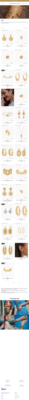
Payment (2, 398)
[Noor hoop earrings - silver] (7, 162)
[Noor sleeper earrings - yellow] (20, 162)
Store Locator (17, 395)
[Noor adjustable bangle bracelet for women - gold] (7, 270)
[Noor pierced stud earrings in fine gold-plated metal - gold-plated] (7, 191)
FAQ (1, 394)
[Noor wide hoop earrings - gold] (7, 152)
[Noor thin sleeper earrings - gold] (7, 37)
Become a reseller (17, 397)
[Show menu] (1, 3)
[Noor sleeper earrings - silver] (7, 211)
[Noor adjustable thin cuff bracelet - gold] (7, 172)
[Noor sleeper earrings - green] (22, 162)
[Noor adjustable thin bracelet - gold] (7, 114)
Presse (16, 398)
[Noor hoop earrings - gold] (21, 77)
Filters (3, 28)
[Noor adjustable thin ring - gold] (7, 132)
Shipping (2, 395)
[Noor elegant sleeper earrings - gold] (21, 114)
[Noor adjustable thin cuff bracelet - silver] (7, 182)
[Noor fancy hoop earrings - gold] (7, 250)
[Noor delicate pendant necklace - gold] (21, 132)
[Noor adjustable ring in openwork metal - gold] (21, 191)
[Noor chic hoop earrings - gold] (21, 211)
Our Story (16, 394)
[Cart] (27, 3)
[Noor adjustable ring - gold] (21, 96)
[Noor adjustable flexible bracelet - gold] (21, 172)
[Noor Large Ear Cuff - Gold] (7, 57)
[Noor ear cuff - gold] (21, 57)
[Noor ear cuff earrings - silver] (7, 67)
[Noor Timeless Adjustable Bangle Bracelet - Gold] (7, 77)
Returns (2, 397)
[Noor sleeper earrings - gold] (21, 152)
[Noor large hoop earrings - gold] (21, 230)
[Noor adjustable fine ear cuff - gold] (21, 37)
